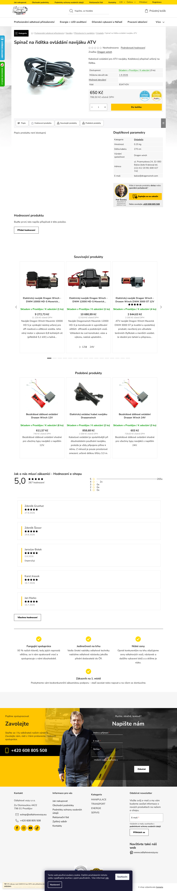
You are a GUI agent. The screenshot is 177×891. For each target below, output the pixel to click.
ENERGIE (96, 808)
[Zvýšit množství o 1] (105, 107)
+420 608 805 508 (151, 204)
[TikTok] (37, 828)
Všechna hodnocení (27, 617)
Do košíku (136, 107)
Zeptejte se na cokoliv (148, 196)
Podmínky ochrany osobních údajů (69, 2)
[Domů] (32, 33)
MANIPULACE (98, 799)
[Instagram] (24, 828)
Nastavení (55, 884)
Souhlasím (122, 876)
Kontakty (112, 2)
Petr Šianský (121, 200)
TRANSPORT (98, 803)
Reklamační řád (96, 2)
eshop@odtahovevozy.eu (33, 814)
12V (84, 346)
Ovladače (138, 139)
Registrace (157, 2)
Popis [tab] (23, 123)
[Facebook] (17, 828)
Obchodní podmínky (40, 2)
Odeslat (142, 769)
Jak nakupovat (20, 2)
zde (107, 878)
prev (16, 307)
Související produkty (68, 123)
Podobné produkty (93, 123)
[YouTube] (30, 828)
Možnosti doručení (97, 79)
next (161, 307)
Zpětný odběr (60, 821)
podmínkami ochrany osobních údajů (133, 760)
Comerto (159, 887)
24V (92, 346)
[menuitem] (34, 21)
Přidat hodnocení (26, 230)
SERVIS (95, 812)
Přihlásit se (139, 832)
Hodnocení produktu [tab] (42, 123)
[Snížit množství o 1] (92, 107)
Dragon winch (104, 51)
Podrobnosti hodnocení (133, 47)
